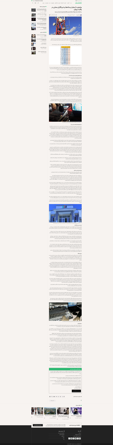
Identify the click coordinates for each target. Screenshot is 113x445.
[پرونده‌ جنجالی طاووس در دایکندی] (33, 52)
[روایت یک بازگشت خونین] (33, 48)
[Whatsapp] (69, 438)
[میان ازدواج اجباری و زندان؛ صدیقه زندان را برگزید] (33, 36)
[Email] (54, 396)
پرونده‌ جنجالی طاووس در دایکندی (42, 51)
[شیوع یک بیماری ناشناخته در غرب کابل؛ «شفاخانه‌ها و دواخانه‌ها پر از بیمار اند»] (33, 24)
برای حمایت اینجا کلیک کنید (76, 391)
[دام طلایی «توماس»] (33, 44)
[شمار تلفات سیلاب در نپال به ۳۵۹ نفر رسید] (33, 15)
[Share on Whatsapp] (53, 15)
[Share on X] (55, 15)
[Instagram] (73, 438)
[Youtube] (75, 438)
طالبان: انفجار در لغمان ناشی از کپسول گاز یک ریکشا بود (50, 416)
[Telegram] (71, 438)
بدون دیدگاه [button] (52, 400)
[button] (38, 3)
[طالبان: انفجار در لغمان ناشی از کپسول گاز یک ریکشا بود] (50, 410)
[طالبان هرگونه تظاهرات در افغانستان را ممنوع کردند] (33, 28)
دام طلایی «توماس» (43, 43)
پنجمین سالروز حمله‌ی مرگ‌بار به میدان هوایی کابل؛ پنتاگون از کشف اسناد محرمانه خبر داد (41, 19)
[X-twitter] (78, 438)
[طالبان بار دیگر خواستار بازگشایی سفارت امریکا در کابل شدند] (76, 410)
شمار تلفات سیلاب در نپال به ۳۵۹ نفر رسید (42, 14)
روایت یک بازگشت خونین (43, 47)
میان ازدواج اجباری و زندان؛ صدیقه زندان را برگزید (41, 35)
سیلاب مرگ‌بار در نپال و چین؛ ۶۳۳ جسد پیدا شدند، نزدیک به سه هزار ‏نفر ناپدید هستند (41, 9)
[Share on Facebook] (56, 15)
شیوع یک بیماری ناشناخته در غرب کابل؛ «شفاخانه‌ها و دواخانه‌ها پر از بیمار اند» (41, 23)
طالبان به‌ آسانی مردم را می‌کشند (38, 415)
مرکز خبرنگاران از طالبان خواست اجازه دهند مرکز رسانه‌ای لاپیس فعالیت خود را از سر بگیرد (63, 416)
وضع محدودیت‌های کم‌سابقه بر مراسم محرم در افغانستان (41, 39)
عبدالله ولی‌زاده (78, 15)
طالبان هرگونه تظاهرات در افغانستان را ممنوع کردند (41, 28)
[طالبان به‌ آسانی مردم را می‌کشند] (37, 410)
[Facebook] (80, 438)
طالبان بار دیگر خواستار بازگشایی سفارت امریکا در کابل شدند (76, 416)
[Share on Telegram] (52, 15)
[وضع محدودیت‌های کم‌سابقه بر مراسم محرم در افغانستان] (33, 40)
